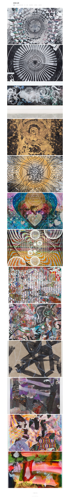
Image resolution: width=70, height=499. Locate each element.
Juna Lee (16, 3)
